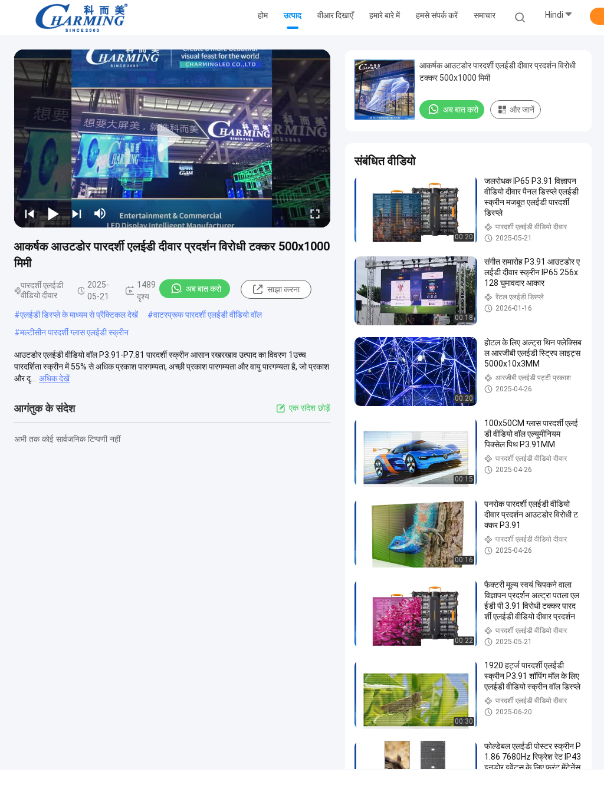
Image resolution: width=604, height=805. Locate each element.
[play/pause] (53, 213)
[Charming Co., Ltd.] (81, 18)
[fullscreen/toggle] (315, 213)
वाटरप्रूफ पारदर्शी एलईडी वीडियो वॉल (207, 314)
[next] (76, 213)
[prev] (29, 213)
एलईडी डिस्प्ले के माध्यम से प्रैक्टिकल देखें (79, 314)
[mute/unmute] (100, 213)
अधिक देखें (54, 378)
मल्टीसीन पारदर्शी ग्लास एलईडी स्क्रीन (74, 332)
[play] (172, 138)
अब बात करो (203, 288)
